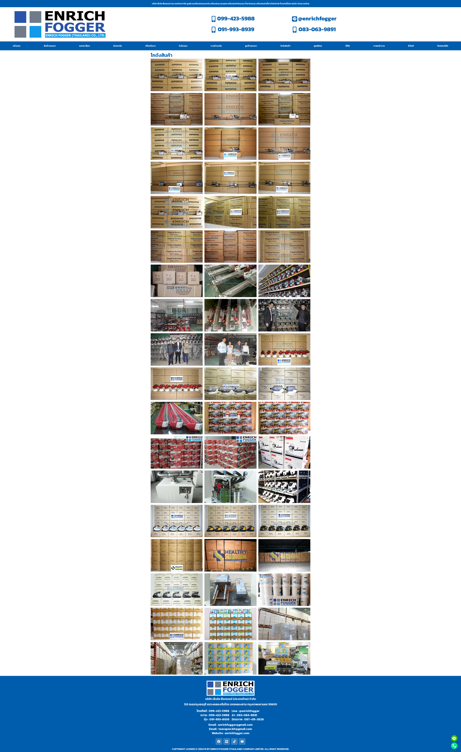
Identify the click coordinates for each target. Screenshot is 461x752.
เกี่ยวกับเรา (150, 45)
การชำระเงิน (216, 45)
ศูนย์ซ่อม (318, 45)
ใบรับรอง (183, 45)
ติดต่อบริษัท (442, 45)
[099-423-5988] (214, 19)
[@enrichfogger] (295, 19)
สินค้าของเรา (50, 45)
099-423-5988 (236, 18)
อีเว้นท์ (411, 45)
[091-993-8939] (214, 30)
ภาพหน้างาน (379, 45)
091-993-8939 (236, 29)
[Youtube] (242, 741)
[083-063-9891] (295, 30)
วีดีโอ (347, 45)
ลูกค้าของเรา (251, 45)
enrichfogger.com (237, 733)
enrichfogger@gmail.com (235, 724)
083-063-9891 (317, 29)
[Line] (226, 741)
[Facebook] (218, 741)
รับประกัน (117, 45)
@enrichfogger (317, 18)
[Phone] (454, 746)
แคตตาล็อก (84, 45)
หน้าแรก (16, 45)
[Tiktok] (234, 741)
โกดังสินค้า (285, 45)
